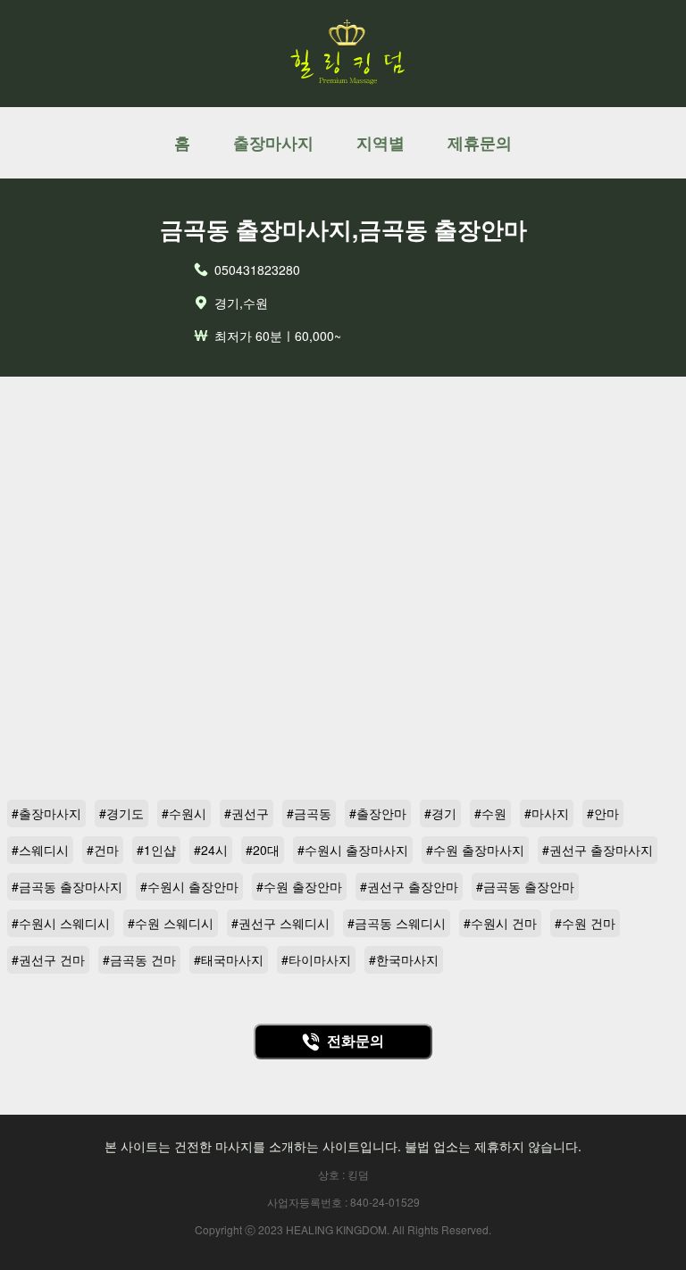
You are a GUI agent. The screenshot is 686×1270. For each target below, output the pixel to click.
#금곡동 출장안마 (525, 886)
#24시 (211, 850)
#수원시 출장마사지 (352, 850)
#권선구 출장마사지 (597, 850)
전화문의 (355, 1041)
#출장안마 (377, 813)
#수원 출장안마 (299, 886)
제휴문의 (480, 142)
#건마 (103, 850)
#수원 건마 (585, 923)
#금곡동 (309, 813)
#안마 (603, 813)
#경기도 (121, 813)
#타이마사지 (316, 959)
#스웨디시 (40, 850)
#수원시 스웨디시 (61, 923)
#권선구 (246, 813)
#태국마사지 (229, 959)
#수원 (490, 813)
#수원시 (184, 813)
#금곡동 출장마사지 (67, 886)
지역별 (380, 142)
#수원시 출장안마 (189, 886)
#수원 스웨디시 (170, 923)
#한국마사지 (404, 959)
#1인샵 (156, 850)
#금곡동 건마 (139, 959)
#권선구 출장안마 (409, 886)
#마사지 (546, 813)
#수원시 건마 (500, 923)
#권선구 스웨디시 (280, 923)
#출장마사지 (46, 813)
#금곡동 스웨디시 (396, 923)
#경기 (440, 813)
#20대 (263, 850)
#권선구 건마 (48, 959)
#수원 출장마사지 (475, 850)
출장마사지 (273, 142)
